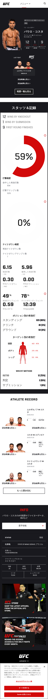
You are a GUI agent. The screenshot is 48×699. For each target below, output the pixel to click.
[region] (24, 681)
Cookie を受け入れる (24, 694)
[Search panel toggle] (45, 3)
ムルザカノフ (32, 410)
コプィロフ (39, 435)
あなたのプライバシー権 (24, 681)
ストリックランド (34, 461)
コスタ (29, 435)
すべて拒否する (24, 688)
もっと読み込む (24, 491)
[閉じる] (44, 666)
